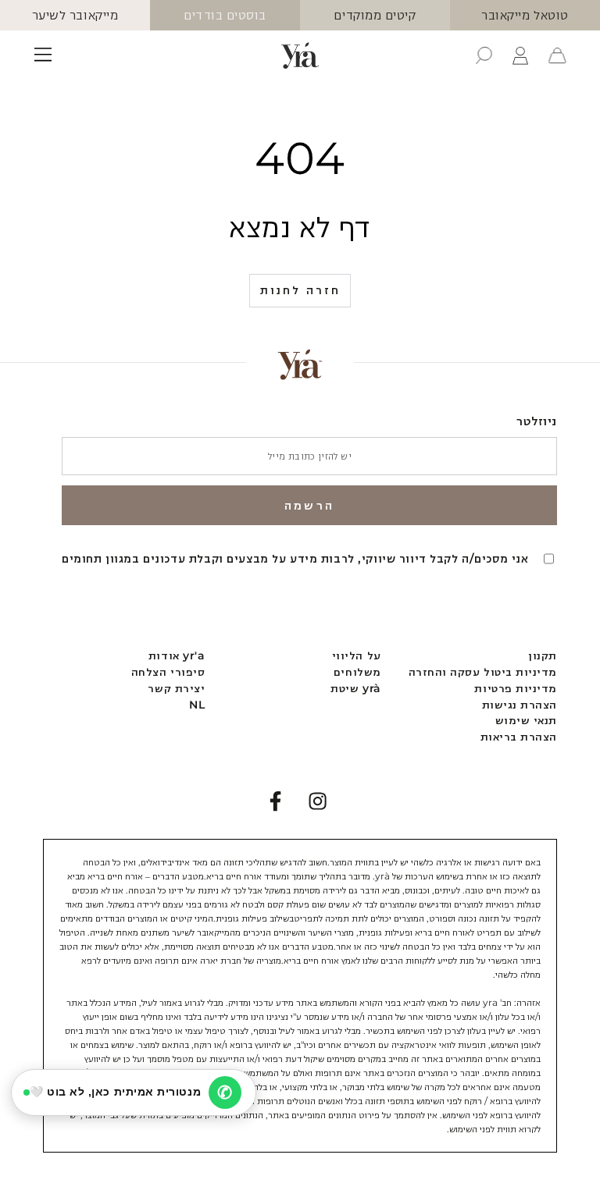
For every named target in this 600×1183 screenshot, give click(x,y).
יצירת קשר (176, 688)
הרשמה (309, 505)
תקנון (542, 655)
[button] (484, 55)
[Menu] (43, 55)
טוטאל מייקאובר (525, 15)
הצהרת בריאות (518, 737)
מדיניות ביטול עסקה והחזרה (483, 672)
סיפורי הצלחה (168, 672)
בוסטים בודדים (225, 15)
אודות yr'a (176, 655)
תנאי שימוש (526, 720)
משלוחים (357, 672)
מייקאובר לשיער (75, 15)
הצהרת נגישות (519, 705)
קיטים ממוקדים (375, 15)
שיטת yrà (355, 688)
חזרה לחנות (300, 289)
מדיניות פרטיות (515, 688)
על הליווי (356, 655)
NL (197, 705)
